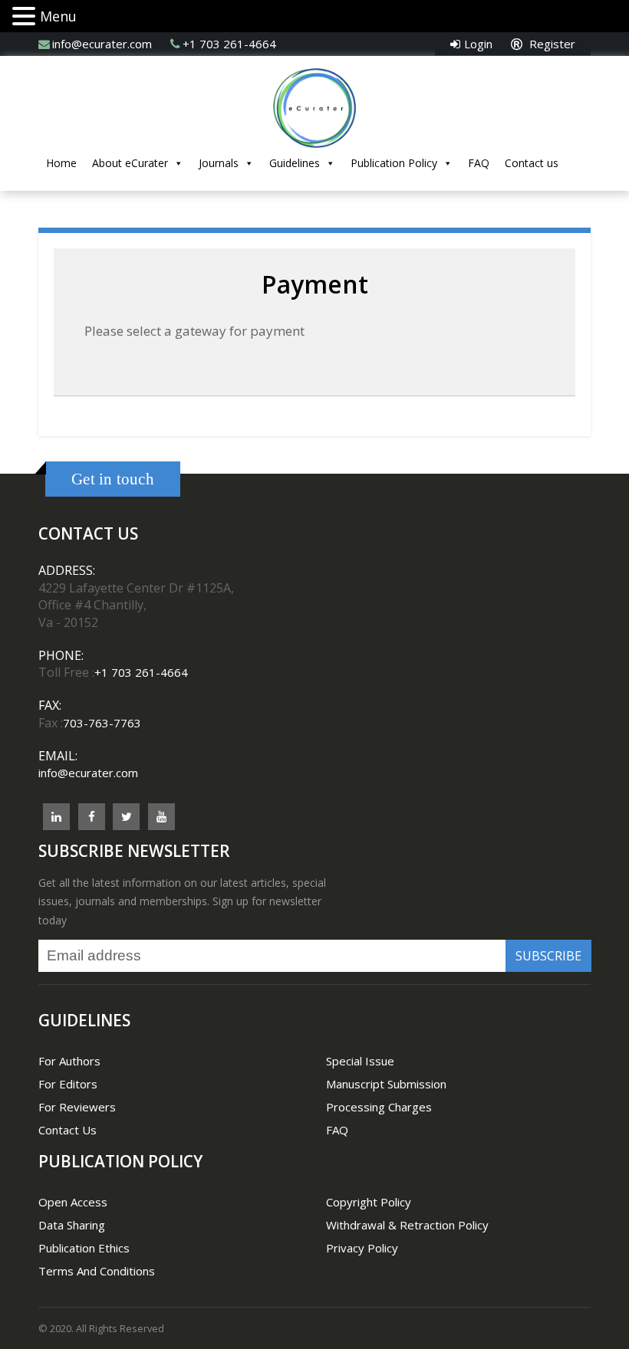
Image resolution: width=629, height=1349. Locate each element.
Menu (58, 16)
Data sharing (71, 1224)
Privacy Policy (362, 1247)
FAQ (478, 163)
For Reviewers (77, 1106)
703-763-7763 (102, 722)
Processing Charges (379, 1106)
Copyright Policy (368, 1202)
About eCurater (130, 163)
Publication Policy (394, 163)
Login (478, 43)
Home (61, 163)
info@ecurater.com (102, 43)
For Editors (67, 1083)
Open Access (72, 1202)
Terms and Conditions (96, 1270)
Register (550, 43)
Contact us (531, 163)
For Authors (69, 1060)
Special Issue (360, 1060)
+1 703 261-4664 (229, 43)
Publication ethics (84, 1247)
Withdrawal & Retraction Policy (407, 1224)
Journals (219, 163)
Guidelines (294, 163)
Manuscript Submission (386, 1083)
